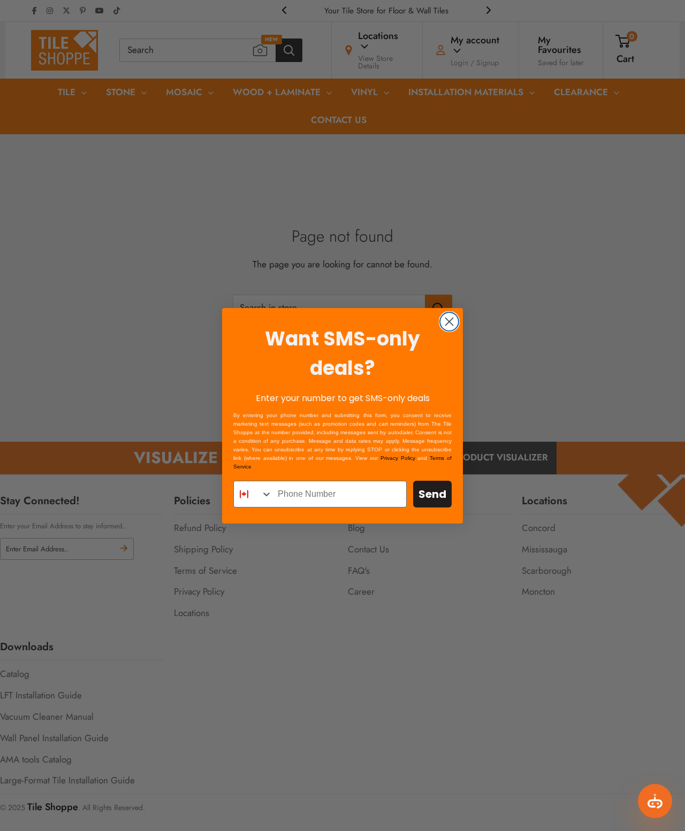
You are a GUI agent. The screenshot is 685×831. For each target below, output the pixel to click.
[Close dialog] (449, 321)
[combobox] (253, 494)
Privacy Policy (397, 458)
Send (432, 494)
